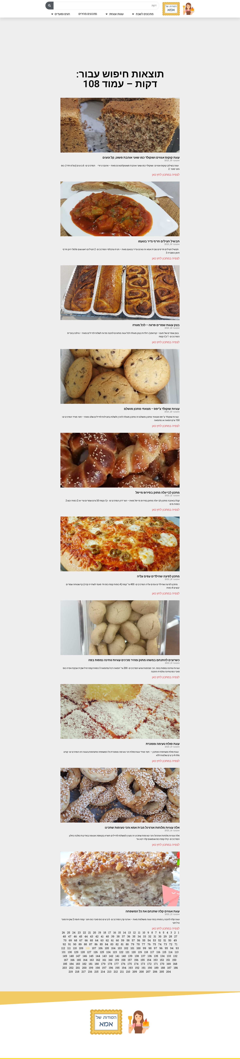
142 (111, 956)
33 (144, 936)
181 (90, 963)
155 (143, 960)
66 (86, 940)
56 (138, 940)
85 (101, 944)
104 (113, 948)
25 (68, 932)
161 (104, 960)
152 (162, 960)
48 (64, 936)
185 (65, 963)
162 (98, 960)
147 (78, 956)
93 (177, 948)
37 (123, 936)
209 (134, 971)
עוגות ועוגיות (116, 14)
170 (162, 963)
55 (143, 940)
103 (120, 948)
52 (159, 940)
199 (91, 967)
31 (154, 936)
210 (128, 971)
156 (136, 960)
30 (159, 936)
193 (130, 967)
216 (90, 971)
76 (149, 944)
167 (66, 960)
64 (96, 940)
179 (103, 963)
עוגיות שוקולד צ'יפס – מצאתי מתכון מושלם (152, 408)
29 (165, 936)
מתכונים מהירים (88, 14)
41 (102, 936)
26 (63, 932)
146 (85, 956)
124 (108, 952)
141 (117, 956)
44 (86, 936)
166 (72, 960)
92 (64, 944)
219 (71, 971)
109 (81, 948)
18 (104, 932)
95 (166, 948)
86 (96, 944)
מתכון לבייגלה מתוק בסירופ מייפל (158, 492)
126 (96, 952)
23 (79, 932)
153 (155, 960)
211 (122, 971)
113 (176, 952)
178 (110, 963)
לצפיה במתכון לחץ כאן (166, 174)
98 (150, 948)
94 (171, 948)
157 (130, 960)
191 (143, 967)
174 (136, 963)
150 (174, 960)
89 (80, 944)
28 (170, 936)
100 (138, 948)
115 (164, 952)
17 (109, 932)
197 (104, 967)
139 (130, 956)
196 (111, 967)
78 (138, 944)
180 (97, 963)
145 (91, 956)
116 (158, 952)
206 (155, 971)
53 (154, 940)
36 (128, 936)
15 (119, 932)
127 (89, 952)
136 (150, 956)
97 (155, 948)
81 (122, 944)
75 (154, 944)
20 (94, 932)
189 (156, 967)
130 (70, 952)
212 (116, 971)
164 (85, 960)
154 (149, 960)
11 (139, 932)
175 (130, 963)
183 (78, 963)
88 (85, 944)
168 (175, 963)
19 (99, 932)
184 (71, 963)
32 (149, 936)
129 (76, 952)
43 (91, 936)
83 (111, 944)
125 (102, 952)
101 (132, 948)
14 (124, 932)
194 (124, 967)
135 (156, 956)
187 (169, 967)
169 (169, 963)
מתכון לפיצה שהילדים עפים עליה (158, 576)
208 (141, 971)
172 (149, 963)
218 (77, 971)
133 (169, 956)
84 (106, 944)
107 (94, 948)
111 (69, 948)
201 (78, 967)
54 (149, 940)
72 (170, 944)
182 (84, 963)
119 (140, 952)
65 (91, 940)
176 (123, 963)
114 (170, 952)
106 (100, 948)
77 (143, 944)
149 (65, 956)
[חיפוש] (49, 5)
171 (156, 963)
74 (159, 944)
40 (107, 936)
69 (70, 940)
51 (164, 940)
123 (115, 952)
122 (121, 952)
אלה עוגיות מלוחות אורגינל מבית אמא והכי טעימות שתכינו (142, 827)
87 (90, 944)
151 (168, 960)
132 (175, 956)
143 (104, 956)
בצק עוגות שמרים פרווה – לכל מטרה (156, 325)
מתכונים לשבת (144, 14)
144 (98, 956)
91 (69, 944)
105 (107, 948)
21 (89, 932)
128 (83, 952)
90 (74, 944)
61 (112, 940)
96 (160, 948)
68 (75, 940)
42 (96, 936)
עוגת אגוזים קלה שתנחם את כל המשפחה (153, 911)
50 (169, 940)
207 (148, 971)
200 (84, 967)
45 (80, 936)
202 (71, 967)
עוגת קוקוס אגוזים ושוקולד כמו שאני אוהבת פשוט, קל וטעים (141, 157)
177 (116, 963)
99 (144, 948)
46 (75, 936)
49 (175, 940)
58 (128, 940)
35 (133, 936)
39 (112, 936)
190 (150, 967)
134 (162, 956)
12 (134, 932)
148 (71, 956)
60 (117, 940)
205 (162, 971)
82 (117, 944)
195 (117, 967)
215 (96, 971)
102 (126, 948)
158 (123, 960)
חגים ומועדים (62, 14)
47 (69, 936)
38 (118, 936)
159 (117, 960)
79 (132, 944)
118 (146, 952)
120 (134, 952)
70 (64, 940)
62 (107, 940)
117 (152, 952)
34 (139, 936)
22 (84, 932)
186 (176, 967)
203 (64, 967)
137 (143, 956)
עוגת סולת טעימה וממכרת (163, 743)
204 (168, 971)
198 (98, 967)
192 (137, 967)
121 (127, 952)
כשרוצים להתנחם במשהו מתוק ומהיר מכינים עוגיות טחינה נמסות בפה (134, 660)
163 (92, 960)
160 (110, 960)
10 (144, 932)
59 (122, 940)
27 (175, 936)
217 (83, 971)
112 (63, 948)
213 (109, 971)
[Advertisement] (120, 43)
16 (114, 932)
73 (165, 944)
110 (75, 948)
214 (103, 971)
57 (133, 940)
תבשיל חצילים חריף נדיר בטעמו (159, 241)
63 (102, 940)
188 (163, 967)
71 (176, 944)
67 (80, 940)
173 (143, 963)
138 (137, 956)
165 (79, 960)
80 (127, 944)
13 (129, 932)
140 (124, 956)
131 (63, 952)
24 (73, 932)
